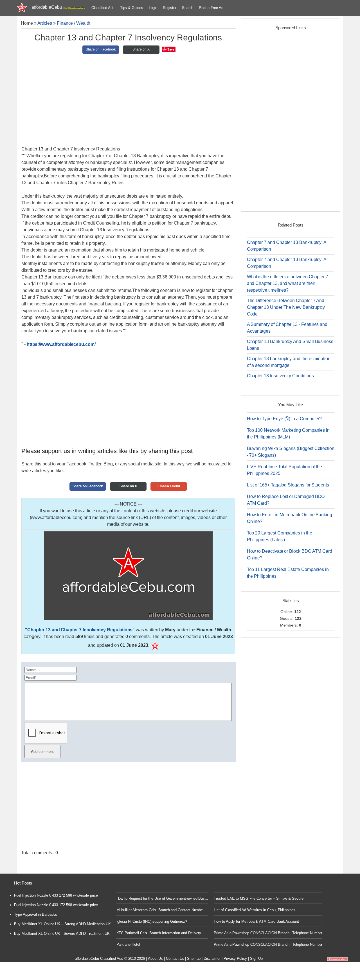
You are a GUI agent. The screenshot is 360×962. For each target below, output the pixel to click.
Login (153, 8)
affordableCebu (58, 7)
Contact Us (175, 958)
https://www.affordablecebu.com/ (61, 344)
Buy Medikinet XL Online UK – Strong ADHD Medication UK (62, 924)
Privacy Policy (235, 958)
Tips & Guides (131, 8)
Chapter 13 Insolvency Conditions (280, 375)
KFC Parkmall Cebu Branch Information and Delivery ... (161, 933)
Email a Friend (169, 486)
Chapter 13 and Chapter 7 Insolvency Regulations (79, 629)
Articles (44, 23)
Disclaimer (212, 958)
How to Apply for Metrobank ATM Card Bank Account (256, 921)
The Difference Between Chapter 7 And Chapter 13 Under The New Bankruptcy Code (286, 307)
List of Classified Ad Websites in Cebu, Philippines (254, 910)
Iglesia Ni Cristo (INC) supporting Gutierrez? (151, 921)
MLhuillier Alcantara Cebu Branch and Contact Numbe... (161, 910)
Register (169, 8)
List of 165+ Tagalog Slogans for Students (288, 485)
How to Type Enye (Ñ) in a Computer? (284, 418)
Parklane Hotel (128, 944)
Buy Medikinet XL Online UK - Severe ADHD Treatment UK (62, 933)
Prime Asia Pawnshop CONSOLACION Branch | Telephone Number (268, 933)
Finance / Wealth (73, 23)
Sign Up (256, 958)
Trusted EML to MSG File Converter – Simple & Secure (258, 898)
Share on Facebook (101, 49)
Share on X (140, 49)
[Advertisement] (128, 102)
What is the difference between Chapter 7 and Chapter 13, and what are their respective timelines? (287, 283)
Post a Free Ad (211, 8)
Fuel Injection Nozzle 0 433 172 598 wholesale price (56, 895)
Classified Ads (102, 8)
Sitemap (194, 958)
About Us (155, 958)
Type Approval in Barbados (35, 914)
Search (188, 8)
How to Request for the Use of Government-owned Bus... (162, 898)
